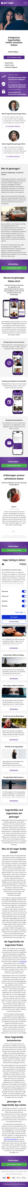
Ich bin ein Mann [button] (13, 52)
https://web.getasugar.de (11, 1139)
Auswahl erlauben (14, 621)
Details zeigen (19, 612)
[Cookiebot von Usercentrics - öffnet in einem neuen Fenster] (19, 564)
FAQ (17, 1171)
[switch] (24, 596)
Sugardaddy (23, 961)
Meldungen (19, 1174)
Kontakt (8, 1174)
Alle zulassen (14, 617)
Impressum (13, 1174)
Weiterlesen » (14, 648)
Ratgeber (3, 1171)
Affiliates (20, 1171)
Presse (25, 1171)
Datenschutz (12, 1171)
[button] (12, 531)
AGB (7, 1171)
